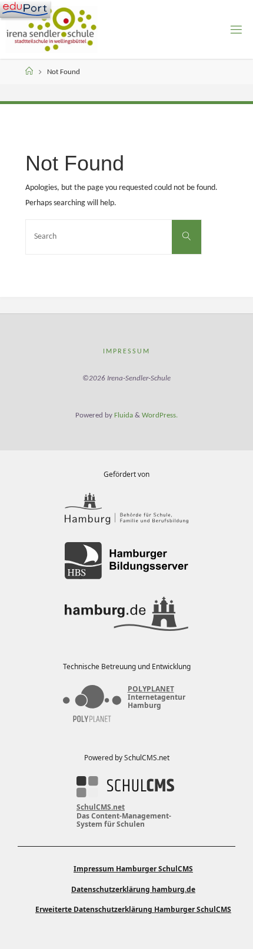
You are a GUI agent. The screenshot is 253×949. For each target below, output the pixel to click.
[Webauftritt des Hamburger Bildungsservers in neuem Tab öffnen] (126, 560)
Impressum (126, 351)
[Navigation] (25, 9)
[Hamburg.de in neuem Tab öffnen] (126, 614)
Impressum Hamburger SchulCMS (133, 869)
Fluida (122, 415)
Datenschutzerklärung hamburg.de (133, 889)
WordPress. (160, 415)
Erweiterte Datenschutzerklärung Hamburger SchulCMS (133, 909)
